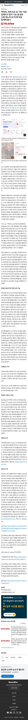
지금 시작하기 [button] (7, 676)
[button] (2, 72)
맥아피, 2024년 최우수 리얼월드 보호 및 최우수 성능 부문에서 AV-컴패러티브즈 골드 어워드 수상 (19, 641)
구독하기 (23, 623)
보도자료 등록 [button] (14, 688)
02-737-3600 (14, 707)
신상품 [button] (19, 657)
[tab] (14, 693)
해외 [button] (3, 661)
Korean (4, 9)
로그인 (6, 717)
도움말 (14, 703)
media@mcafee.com (7, 592)
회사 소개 (11, 717)
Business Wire (17, 77)
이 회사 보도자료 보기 (7, 647)
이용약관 (16, 717)
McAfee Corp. (5, 66)
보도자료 (14, 693)
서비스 (14, 696)
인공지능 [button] (13, 657)
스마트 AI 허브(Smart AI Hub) (13, 108)
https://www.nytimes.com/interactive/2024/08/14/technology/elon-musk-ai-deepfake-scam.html (14, 528)
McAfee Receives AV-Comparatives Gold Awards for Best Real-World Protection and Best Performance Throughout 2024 (19, 631)
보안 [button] (7, 657)
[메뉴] (2, 5)
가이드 (14, 700)
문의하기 (14, 709)
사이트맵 (21, 717)
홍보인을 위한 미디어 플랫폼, (14, 1)
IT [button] (2, 657)
